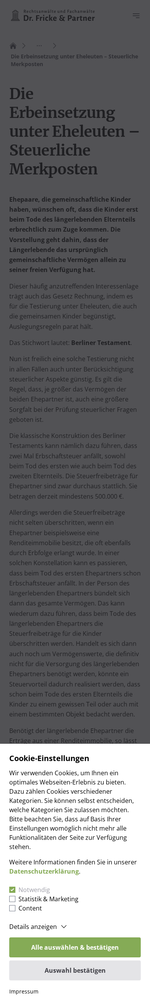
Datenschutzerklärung (44, 871)
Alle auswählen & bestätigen (75, 947)
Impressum (23, 991)
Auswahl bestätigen (75, 970)
